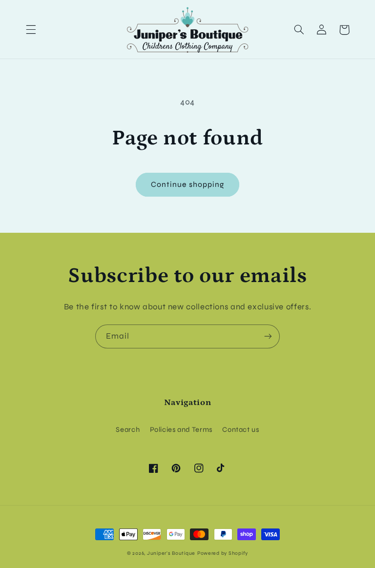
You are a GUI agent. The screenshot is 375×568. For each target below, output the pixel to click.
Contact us (240, 429)
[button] (31, 30)
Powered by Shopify (222, 553)
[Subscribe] (268, 336)
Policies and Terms (181, 429)
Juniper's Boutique (171, 553)
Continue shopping (187, 184)
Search (128, 429)
